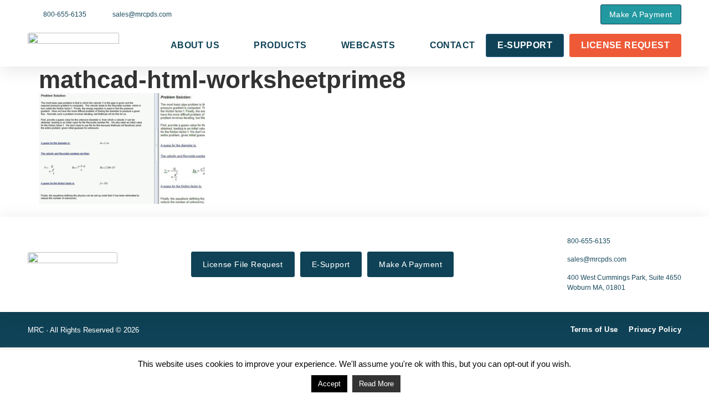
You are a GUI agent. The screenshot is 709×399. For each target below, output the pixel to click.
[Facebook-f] (523, 14)
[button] (580, 14)
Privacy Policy (655, 329)
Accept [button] (329, 384)
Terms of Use (594, 329)
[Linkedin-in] (555, 14)
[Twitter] (539, 14)
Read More (376, 384)
